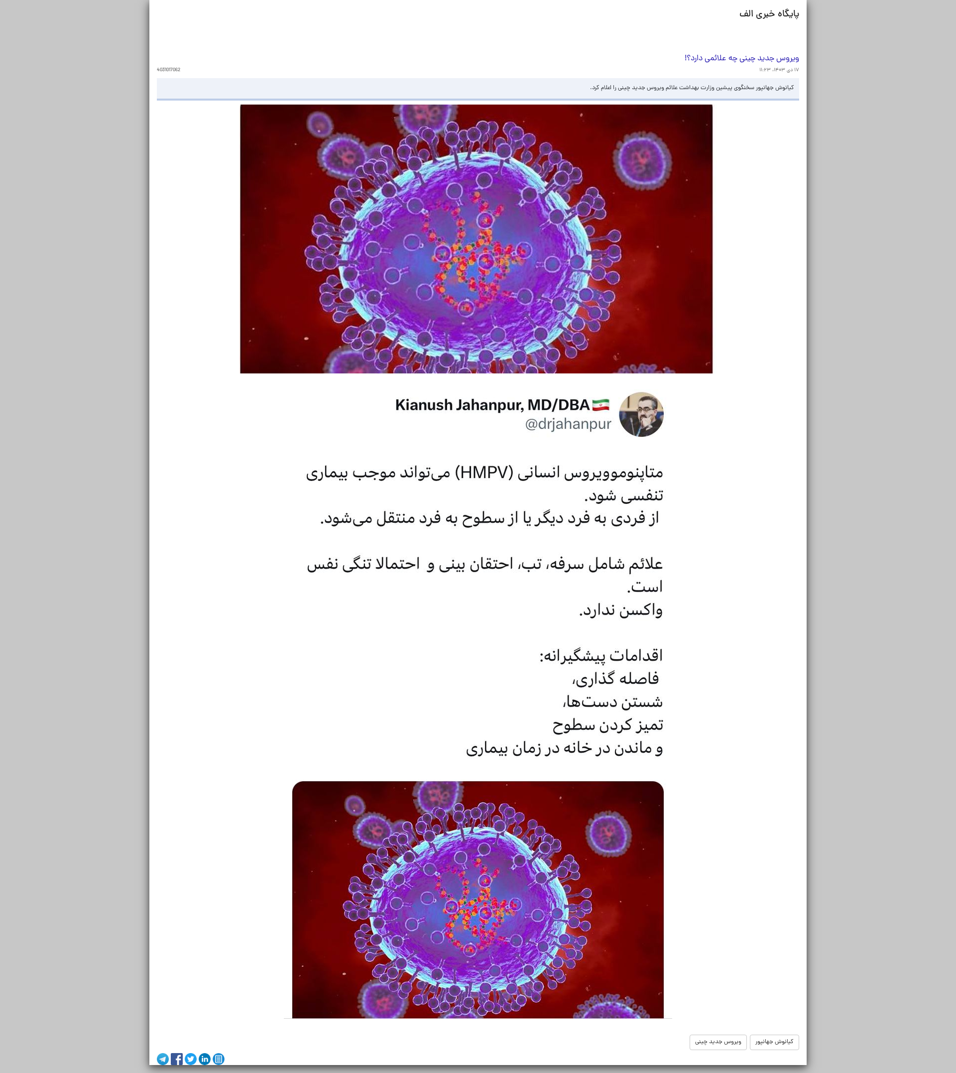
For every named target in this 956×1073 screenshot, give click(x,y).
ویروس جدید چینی (718, 1042)
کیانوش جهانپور (774, 1042)
